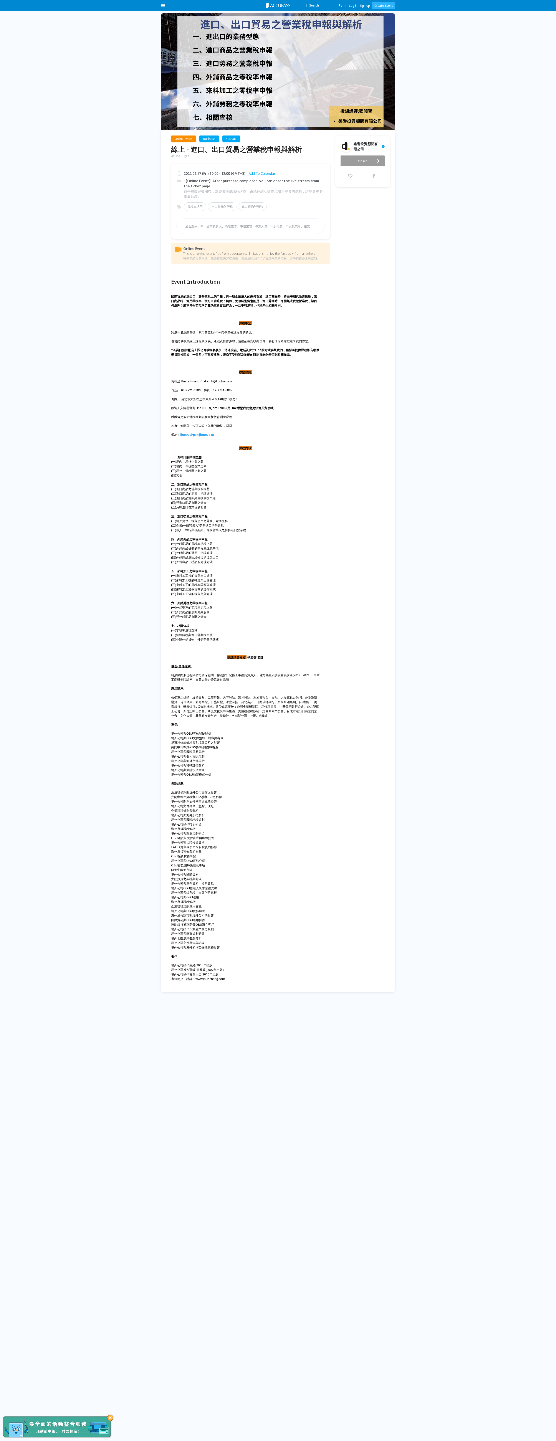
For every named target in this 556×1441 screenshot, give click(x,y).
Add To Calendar (262, 173)
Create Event (383, 5)
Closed (362, 161)
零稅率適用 (195, 207)
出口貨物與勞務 (222, 207)
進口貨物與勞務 (252, 207)
